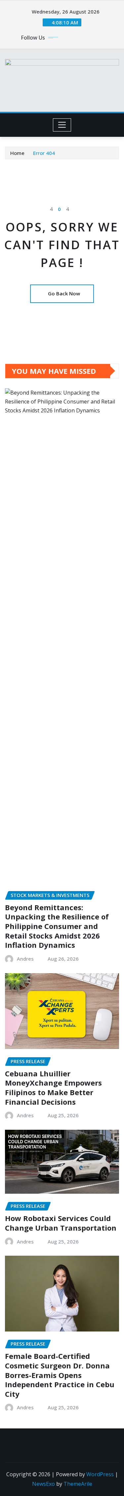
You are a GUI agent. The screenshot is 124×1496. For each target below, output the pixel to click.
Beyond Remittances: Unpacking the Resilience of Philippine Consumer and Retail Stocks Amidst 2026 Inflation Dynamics (57, 926)
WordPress (100, 1474)
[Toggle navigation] (62, 125)
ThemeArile (77, 1483)
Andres (25, 958)
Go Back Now (64, 293)
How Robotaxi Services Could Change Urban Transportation (60, 1223)
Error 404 (44, 153)
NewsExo (43, 1483)
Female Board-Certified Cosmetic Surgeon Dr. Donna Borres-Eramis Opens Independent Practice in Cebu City (59, 1374)
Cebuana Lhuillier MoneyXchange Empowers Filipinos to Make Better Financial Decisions (53, 1087)
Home (17, 153)
